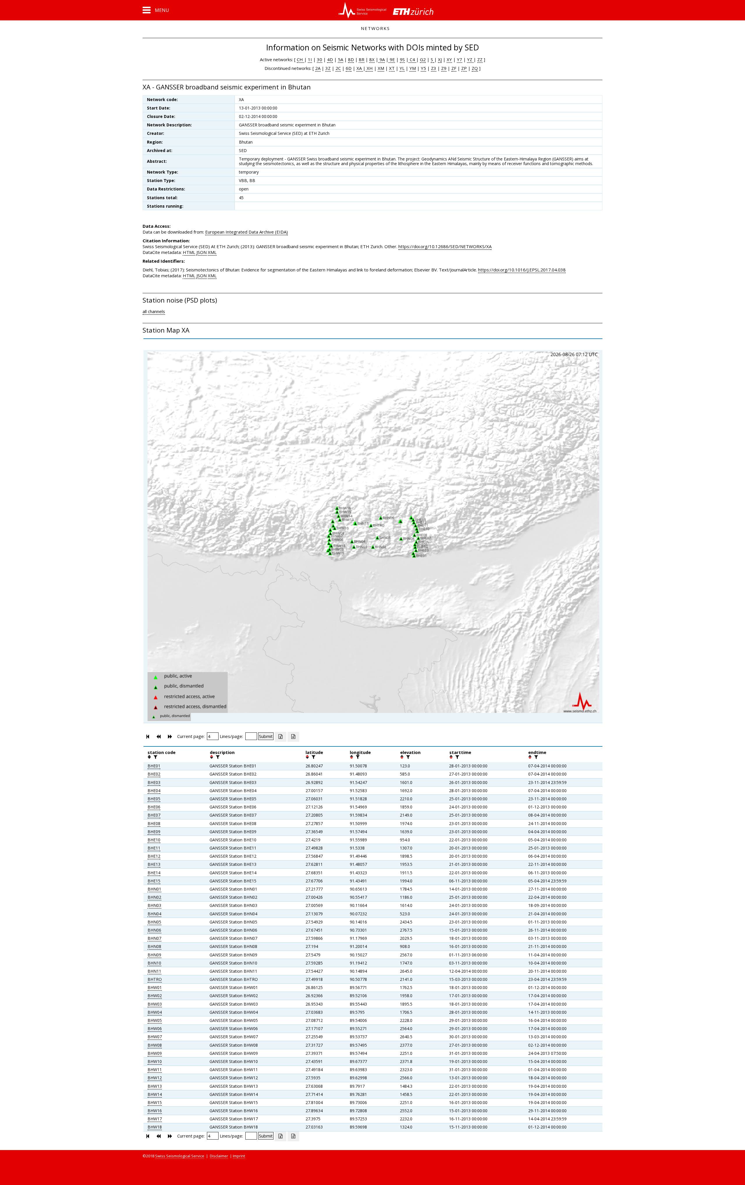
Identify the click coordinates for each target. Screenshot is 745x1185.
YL (402, 68)
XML (212, 252)
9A (381, 59)
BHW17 (155, 1119)
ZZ (480, 59)
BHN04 (154, 913)
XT (392, 68)
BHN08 (154, 946)
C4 (412, 59)
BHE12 (154, 856)
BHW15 (155, 1102)
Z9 (443, 68)
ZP (464, 68)
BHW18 (155, 1127)
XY (449, 59)
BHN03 (154, 905)
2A (317, 68)
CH (300, 59)
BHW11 (155, 1069)
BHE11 (154, 848)
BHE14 (154, 872)
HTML (189, 252)
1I (310, 59)
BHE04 (154, 790)
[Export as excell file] (280, 737)
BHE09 (154, 831)
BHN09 (154, 955)
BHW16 (155, 1110)
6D (349, 68)
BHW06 (155, 1028)
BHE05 (154, 798)
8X (372, 59)
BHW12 (155, 1077)
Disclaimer (219, 1155)
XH (369, 68)
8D (351, 59)
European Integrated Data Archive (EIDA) (246, 232)
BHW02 (155, 995)
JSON (201, 252)
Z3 (433, 68)
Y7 (459, 59)
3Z (328, 68)
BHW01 (155, 987)
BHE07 (154, 815)
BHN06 (154, 930)
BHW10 (155, 1061)
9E (392, 59)
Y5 (423, 68)
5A (340, 59)
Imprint (239, 1155)
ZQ (475, 68)
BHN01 (154, 889)
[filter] (154, 757)
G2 (423, 59)
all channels (154, 311)
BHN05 (154, 922)
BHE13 (154, 864)
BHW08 (155, 1045)
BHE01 (154, 766)
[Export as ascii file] (293, 737)
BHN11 (154, 971)
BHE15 (154, 881)
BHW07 (155, 1036)
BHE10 (154, 840)
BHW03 (155, 1004)
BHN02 (154, 897)
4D (330, 59)
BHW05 (155, 1020)
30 (319, 59)
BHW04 (155, 1012)
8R (361, 59)
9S (402, 59)
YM (412, 68)
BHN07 (154, 938)
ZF (453, 68)
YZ (470, 59)
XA (359, 68)
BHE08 (154, 823)
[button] (156, 10)
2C (338, 68)
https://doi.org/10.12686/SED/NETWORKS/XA (445, 246)
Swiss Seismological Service (179, 1155)
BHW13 (155, 1086)
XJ (440, 59)
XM (381, 68)
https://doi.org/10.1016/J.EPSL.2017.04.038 (522, 270)
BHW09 (155, 1053)
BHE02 (154, 774)
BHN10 (154, 963)
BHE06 (154, 807)
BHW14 (155, 1094)
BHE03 (154, 782)
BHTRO (155, 979)
